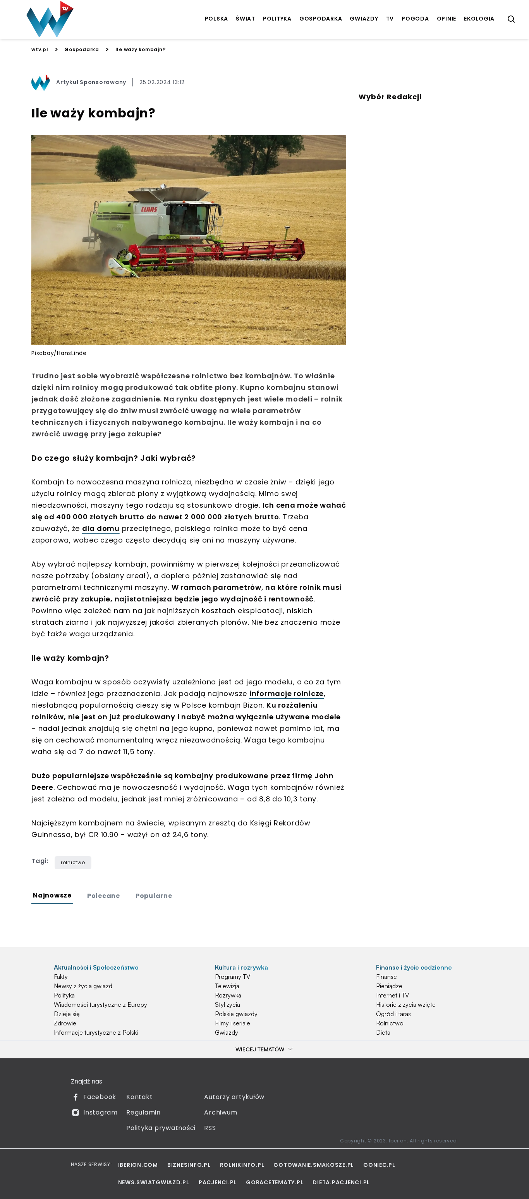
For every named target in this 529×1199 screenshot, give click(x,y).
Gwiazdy (226, 1032)
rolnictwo (73, 862)
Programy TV (232, 976)
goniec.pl (379, 1165)
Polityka (64, 995)
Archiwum (220, 1112)
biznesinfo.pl (189, 1165)
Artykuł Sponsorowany (91, 82)
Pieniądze (389, 986)
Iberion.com (138, 1165)
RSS (210, 1127)
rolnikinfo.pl (242, 1165)
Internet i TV (392, 995)
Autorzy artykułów (234, 1096)
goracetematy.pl (274, 1182)
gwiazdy (364, 18)
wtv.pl (39, 49)
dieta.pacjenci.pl (341, 1182)
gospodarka (320, 18)
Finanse (386, 976)
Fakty (61, 976)
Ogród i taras (393, 1014)
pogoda (415, 18)
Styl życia (227, 1004)
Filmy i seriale (232, 1023)
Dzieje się (67, 1014)
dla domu (101, 528)
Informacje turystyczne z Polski (96, 1032)
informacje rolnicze (286, 693)
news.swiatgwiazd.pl (153, 1182)
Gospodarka (81, 49)
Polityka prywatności (161, 1127)
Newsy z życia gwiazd (83, 986)
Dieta (383, 1032)
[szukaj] (511, 19)
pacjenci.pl (218, 1182)
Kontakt (139, 1096)
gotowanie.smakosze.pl (313, 1165)
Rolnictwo (390, 1023)
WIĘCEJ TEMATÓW (259, 1049)
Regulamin (143, 1112)
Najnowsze (52, 895)
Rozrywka (228, 995)
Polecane (103, 895)
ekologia (479, 18)
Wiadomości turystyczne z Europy (100, 1004)
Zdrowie (65, 1023)
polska (216, 18)
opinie (447, 18)
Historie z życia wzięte (406, 1004)
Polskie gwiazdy (236, 1014)
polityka (277, 18)
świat (245, 18)
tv (390, 18)
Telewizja (227, 986)
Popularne (154, 895)
